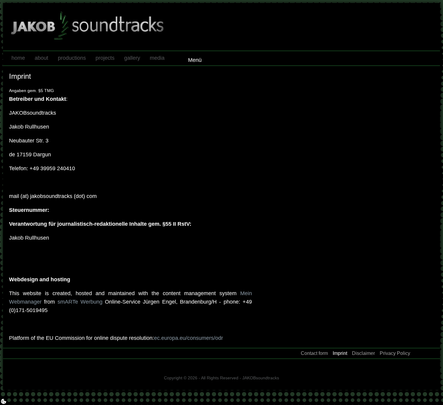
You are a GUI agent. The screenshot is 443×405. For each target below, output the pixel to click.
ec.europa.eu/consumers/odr (188, 338)
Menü (195, 60)
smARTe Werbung (80, 302)
